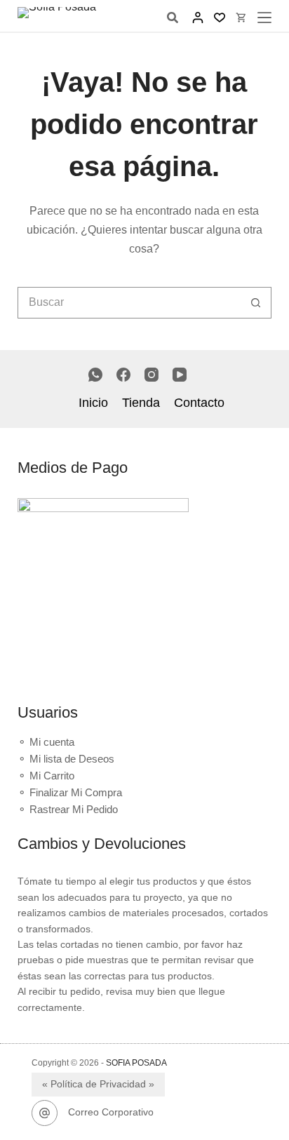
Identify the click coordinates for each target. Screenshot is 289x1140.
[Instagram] (151, 375)
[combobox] (129, 302)
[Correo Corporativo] (45, 1113)
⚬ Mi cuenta (46, 742)
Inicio (93, 403)
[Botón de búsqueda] (256, 303)
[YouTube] (180, 375)
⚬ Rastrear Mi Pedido (68, 809)
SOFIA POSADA (136, 1063)
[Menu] (264, 18)
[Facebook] (123, 375)
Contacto (199, 403)
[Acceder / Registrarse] (197, 17)
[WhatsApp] (95, 375)
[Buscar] (172, 17)
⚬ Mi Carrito (46, 776)
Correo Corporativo (111, 1112)
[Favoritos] (219, 17)
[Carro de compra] (241, 17)
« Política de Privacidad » (98, 1083)
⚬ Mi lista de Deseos (66, 759)
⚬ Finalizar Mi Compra (70, 792)
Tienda (141, 403)
